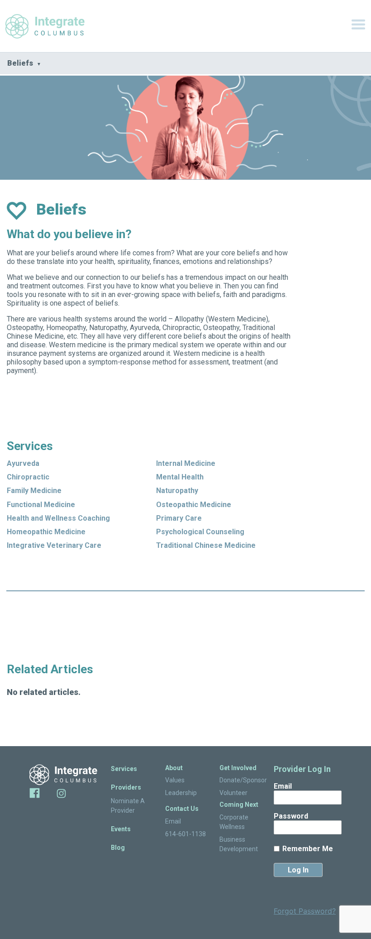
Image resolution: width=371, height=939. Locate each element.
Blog (118, 847)
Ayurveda (23, 463)
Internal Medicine (185, 463)
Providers (126, 787)
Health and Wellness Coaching (58, 518)
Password (291, 816)
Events (121, 829)
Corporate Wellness (233, 822)
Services (124, 768)
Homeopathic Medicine (46, 531)
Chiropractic (28, 477)
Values (175, 780)
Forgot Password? (305, 910)
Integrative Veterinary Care (54, 545)
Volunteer (233, 792)
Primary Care (179, 518)
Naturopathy (177, 490)
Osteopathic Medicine (193, 504)
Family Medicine (34, 490)
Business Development (238, 844)
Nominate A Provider (128, 805)
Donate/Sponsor (239, 780)
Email (173, 821)
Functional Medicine (41, 504)
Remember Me (307, 848)
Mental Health (180, 477)
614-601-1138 (185, 834)
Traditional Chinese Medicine (206, 545)
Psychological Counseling (200, 531)
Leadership (181, 792)
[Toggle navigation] (358, 26)
